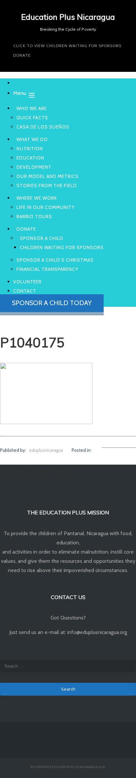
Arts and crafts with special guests (34, 470)
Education (30, 158)
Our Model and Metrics (48, 176)
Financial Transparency (47, 269)
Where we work (37, 198)
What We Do (32, 139)
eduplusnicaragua (46, 450)
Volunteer (27, 282)
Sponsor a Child (41, 238)
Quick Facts (32, 118)
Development (34, 167)
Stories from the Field (47, 185)
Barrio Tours (34, 216)
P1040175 (32, 342)
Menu (19, 93)
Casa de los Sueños (43, 127)
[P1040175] (46, 422)
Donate (22, 55)
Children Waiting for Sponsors (62, 247)
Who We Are (32, 108)
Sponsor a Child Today (52, 303)
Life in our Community (46, 207)
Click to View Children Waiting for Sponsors (67, 45)
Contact (24, 291)
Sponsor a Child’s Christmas (55, 260)
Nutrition (30, 149)
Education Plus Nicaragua (68, 17)
